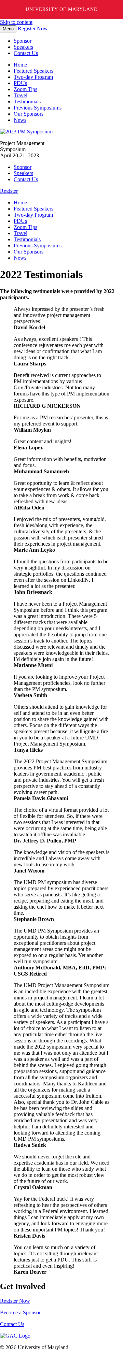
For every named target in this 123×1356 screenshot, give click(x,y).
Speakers (23, 47)
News (20, 120)
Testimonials (27, 101)
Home (20, 65)
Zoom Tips (25, 89)
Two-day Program (33, 77)
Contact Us (26, 53)
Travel (20, 95)
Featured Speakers (33, 71)
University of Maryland (62, 9)
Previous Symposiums (38, 108)
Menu (8, 28)
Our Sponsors (28, 114)
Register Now (33, 28)
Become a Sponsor (20, 1312)
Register (9, 191)
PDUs (20, 83)
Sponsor (22, 41)
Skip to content (16, 22)
